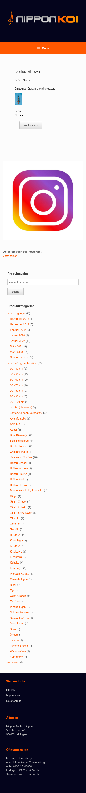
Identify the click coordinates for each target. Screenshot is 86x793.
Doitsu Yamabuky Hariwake (26, 490)
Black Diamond (19, 446)
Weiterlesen (31, 125)
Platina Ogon (18, 607)
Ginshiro (15, 518)
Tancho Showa (19, 645)
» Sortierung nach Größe (22, 363)
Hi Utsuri (15, 535)
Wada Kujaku (18, 651)
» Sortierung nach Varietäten (24, 413)
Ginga (13, 496)
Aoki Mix (15, 424)
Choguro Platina (19, 452)
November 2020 (19, 357)
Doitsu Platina (18, 474)
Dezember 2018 (19, 319)
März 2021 (16, 346)
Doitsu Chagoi (18, 463)
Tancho (14, 640)
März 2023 (16, 352)
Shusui (14, 634)
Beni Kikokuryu (19, 435)
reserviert (13, 662)
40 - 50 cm (16, 374)
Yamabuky (16, 657)
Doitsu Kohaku (19, 468)
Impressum (13, 695)
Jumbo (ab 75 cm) (21, 407)
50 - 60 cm (16, 379)
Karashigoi (16, 540)
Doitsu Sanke (18, 479)
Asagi (13, 429)
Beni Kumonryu (19, 441)
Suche (15, 291)
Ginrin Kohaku (18, 507)
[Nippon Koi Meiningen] (43, 18)
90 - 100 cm (17, 402)
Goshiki (14, 529)
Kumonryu (16, 568)
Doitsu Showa (18, 485)
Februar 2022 (18, 330)
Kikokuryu (16, 551)
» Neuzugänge (16, 313)
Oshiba (14, 601)
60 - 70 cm (16, 385)
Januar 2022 (17, 341)
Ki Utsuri (15, 546)
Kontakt (11, 690)
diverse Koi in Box (21, 457)
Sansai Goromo (19, 618)
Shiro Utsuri (17, 623)
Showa (14, 629)
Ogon (13, 590)
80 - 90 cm (16, 396)
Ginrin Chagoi (18, 501)
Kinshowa (16, 557)
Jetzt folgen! (10, 256)
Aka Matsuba (18, 418)
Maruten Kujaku (19, 574)
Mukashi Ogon (19, 579)
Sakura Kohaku (19, 612)
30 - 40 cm (16, 368)
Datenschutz (14, 701)
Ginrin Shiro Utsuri (21, 512)
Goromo (15, 524)
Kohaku (14, 562)
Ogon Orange (18, 596)
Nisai (13, 585)
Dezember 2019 (19, 324)
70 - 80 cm (16, 391)
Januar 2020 (17, 335)
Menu (45, 48)
